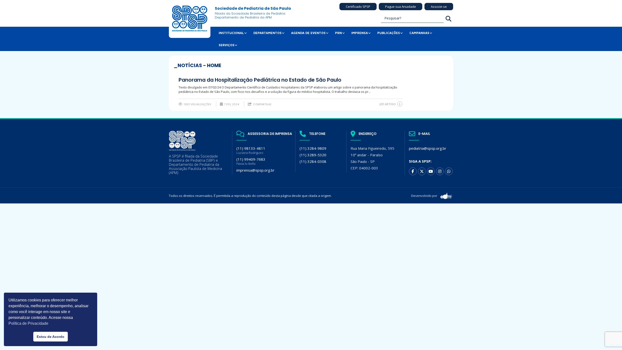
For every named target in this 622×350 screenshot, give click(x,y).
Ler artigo (387, 104)
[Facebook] (413, 171)
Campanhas (419, 33)
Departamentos (267, 33)
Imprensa (359, 33)
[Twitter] (422, 171)
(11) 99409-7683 (250, 161)
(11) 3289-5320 (313, 154)
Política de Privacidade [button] (28, 323)
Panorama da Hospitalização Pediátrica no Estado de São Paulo (260, 80)
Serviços (226, 45)
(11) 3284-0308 (313, 161)
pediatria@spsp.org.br (427, 148)
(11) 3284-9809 (313, 148)
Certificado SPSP (358, 6)
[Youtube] (431, 171)
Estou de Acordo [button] (50, 337)
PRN (338, 33)
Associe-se (439, 6)
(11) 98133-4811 (250, 150)
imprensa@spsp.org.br (255, 170)
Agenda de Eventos (308, 33)
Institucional (231, 33)
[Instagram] (440, 171)
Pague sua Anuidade (400, 6)
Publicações (388, 33)
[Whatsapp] (449, 171)
